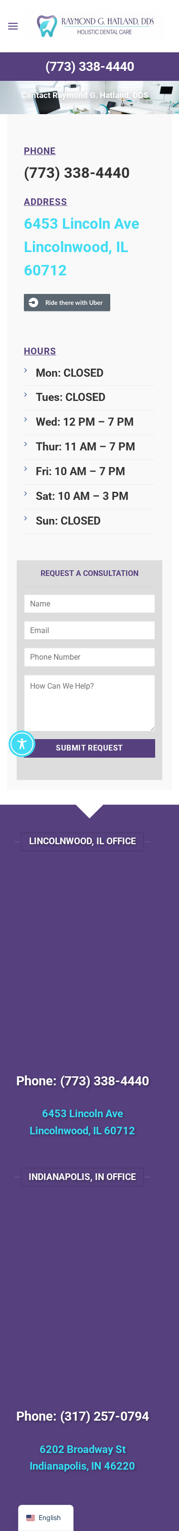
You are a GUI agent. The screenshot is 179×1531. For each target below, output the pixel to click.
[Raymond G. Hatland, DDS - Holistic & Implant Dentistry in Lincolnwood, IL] (95, 26)
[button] (13, 26)
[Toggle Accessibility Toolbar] (22, 743)
